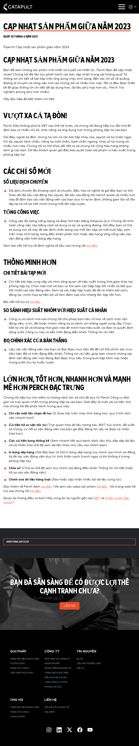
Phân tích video (19, 668)
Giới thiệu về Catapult (57, 659)
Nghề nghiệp (52, 663)
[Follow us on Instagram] (49, 729)
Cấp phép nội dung (21, 673)
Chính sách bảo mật (56, 673)
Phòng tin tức (53, 687)
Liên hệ (50, 699)
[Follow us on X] (69, 729)
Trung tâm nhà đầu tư (57, 668)
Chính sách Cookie (55, 682)
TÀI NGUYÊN (86, 651)
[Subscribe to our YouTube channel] (90, 729)
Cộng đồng (17, 717)
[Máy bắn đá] (18, 7)
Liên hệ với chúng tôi (57, 707)
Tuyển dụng (17, 663)
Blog (80, 659)
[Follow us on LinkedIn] (59, 729)
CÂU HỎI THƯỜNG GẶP (89, 663)
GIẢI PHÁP (18, 651)
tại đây (35, 302)
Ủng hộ (16, 699)
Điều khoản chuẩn (55, 678)
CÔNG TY (51, 651)
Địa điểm (49, 712)
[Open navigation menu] (121, 6)
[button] (70, 606)
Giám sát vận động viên (24, 659)
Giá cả (80, 668)
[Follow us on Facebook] (79, 729)
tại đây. (92, 245)
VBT (97, 498)
